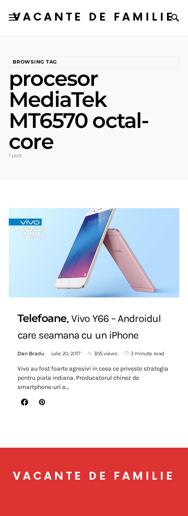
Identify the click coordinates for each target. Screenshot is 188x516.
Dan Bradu (30, 353)
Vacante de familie (94, 17)
